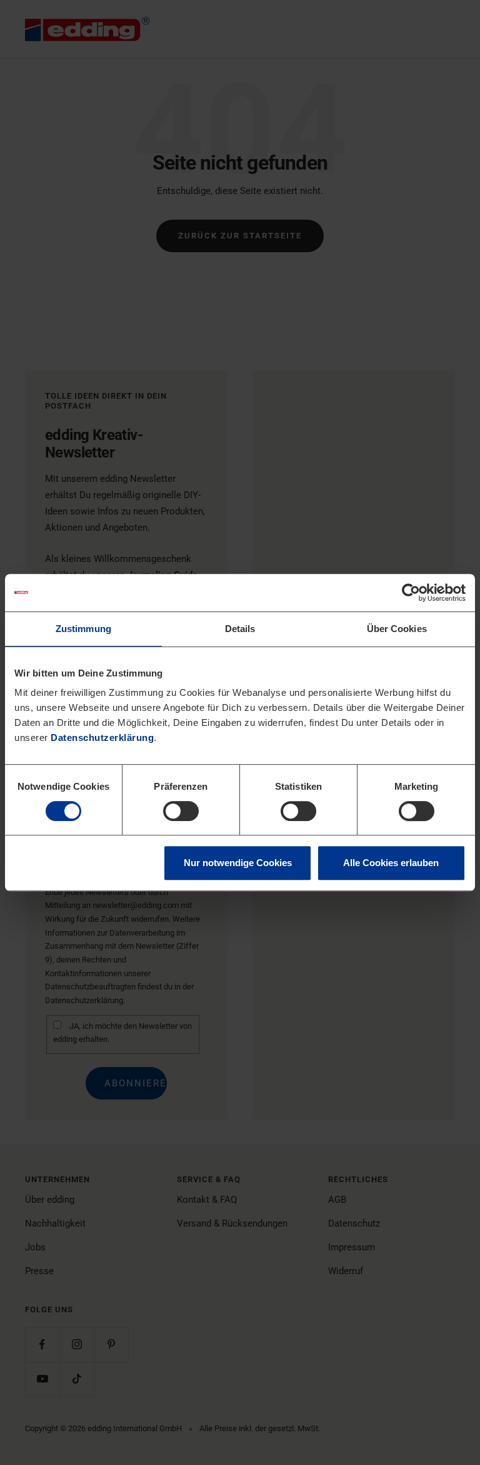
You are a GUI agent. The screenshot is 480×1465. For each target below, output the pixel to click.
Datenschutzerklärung (102, 737)
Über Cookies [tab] (397, 628)
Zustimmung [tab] (83, 628)
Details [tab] (240, 628)
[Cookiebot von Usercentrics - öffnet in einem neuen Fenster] (411, 592)
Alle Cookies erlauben (391, 862)
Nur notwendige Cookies (238, 862)
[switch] (181, 811)
